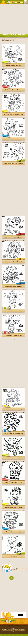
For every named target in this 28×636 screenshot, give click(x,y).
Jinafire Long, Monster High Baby (13, 89)
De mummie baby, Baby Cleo (13, 531)
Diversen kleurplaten (17, 568)
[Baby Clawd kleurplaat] (13, 553)
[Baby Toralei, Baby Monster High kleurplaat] (13, 332)
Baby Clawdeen (14, 458)
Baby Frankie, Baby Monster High (13, 482)
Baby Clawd (14, 556)
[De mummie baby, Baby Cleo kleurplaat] (13, 529)
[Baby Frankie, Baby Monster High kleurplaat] (13, 480)
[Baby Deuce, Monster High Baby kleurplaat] (13, 504)
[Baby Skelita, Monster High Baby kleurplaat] (13, 283)
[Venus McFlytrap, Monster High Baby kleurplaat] (13, 160)
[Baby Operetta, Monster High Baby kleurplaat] (13, 308)
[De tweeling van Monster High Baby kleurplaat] (13, 259)
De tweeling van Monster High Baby (13, 261)
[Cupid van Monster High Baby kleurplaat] (13, 62)
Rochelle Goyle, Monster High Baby (13, 139)
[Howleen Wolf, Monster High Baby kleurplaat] (13, 234)
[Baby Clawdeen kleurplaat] (13, 455)
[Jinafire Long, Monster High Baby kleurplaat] (13, 87)
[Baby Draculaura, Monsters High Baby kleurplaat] (13, 431)
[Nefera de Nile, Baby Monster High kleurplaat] (13, 406)
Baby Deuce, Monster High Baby (13, 507)
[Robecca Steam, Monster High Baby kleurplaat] (13, 111)
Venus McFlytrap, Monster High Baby (13, 163)
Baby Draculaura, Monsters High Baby (13, 433)
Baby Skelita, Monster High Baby (13, 286)
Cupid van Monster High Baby (13, 65)
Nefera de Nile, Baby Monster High (13, 409)
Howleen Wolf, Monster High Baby (13, 237)
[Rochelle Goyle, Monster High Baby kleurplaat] (13, 136)
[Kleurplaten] (3, 2)
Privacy (13, 628)
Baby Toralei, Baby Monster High (13, 335)
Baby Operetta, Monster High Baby (13, 310)
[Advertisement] (14, 19)
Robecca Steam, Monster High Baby (13, 114)
